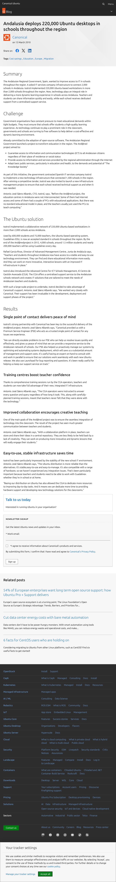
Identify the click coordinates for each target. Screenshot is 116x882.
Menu (111, 4)
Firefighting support (51, 790)
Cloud (6, 739)
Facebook (17, 50)
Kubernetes (9, 685)
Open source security (52, 808)
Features (45, 719)
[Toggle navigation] (111, 11)
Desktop (45, 780)
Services (75, 719)
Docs (85, 678)
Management (80, 712)
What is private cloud (79, 739)
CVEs (105, 749)
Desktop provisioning (79, 797)
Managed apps (48, 691)
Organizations (48, 725)
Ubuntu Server (10, 732)
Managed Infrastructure (80, 804)
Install (44, 671)
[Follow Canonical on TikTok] (80, 835)
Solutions (8, 804)
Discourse (94, 787)
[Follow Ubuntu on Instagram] (65, 835)
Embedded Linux (62, 712)
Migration (49, 58)
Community (74, 705)
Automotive (47, 815)
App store (46, 712)
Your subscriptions (50, 787)
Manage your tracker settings (20, 874)
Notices (45, 753)
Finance (93, 815)
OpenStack (9, 671)
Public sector (73, 815)
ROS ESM (46, 705)
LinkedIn (29, 50)
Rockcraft (72, 773)
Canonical (19, 37)
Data (48, 804)
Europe (38, 58)
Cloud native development (95, 808)
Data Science (61, 698)
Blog (79, 827)
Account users (69, 787)
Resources (98, 685)
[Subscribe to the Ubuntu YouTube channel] (73, 835)
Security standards (90, 749)
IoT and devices (72, 808)
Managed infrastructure (15, 691)
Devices (96, 797)
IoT (5, 712)
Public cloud (78, 743)
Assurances (57, 753)
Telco (84, 815)
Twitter (23, 50)
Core (71, 780)
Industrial (60, 815)
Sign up (12, 561)
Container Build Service (53, 773)
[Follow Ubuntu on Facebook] (51, 835)
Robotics (8, 705)
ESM (64, 749)
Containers (9, 770)
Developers (63, 725)
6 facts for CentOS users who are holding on (36, 640)
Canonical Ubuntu (11, 3)
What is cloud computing (53, 739)
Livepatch (74, 749)
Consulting (75, 678)
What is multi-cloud (59, 743)
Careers (70, 827)
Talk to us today (18, 500)
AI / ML (7, 698)
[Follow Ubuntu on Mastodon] (43, 835)
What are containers (51, 770)
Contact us (11, 828)
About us (45, 827)
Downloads (9, 780)
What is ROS (59, 705)
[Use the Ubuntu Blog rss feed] (87, 835)
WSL (64, 780)
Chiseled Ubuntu (72, 770)
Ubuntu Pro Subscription (53, 797)
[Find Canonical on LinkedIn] (58, 835)
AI (42, 804)
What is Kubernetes (51, 685)
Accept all (45, 874)
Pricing (82, 787)
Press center (102, 827)
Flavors (75, 725)
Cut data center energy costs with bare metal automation (46, 617)
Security (7, 749)
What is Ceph (48, 678)
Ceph (6, 678)
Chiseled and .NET (93, 770)
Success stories (60, 719)
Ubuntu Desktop (12, 725)
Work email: (13, 534)
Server (55, 780)
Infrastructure (59, 804)
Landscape (8, 760)
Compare (69, 760)
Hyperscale (46, 732)
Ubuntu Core (10, 719)
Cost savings (15, 58)
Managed (62, 678)
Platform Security (50, 749)
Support (54, 671)
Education (28, 58)
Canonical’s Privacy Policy (82, 551)
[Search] (103, 4)
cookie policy (53, 866)
